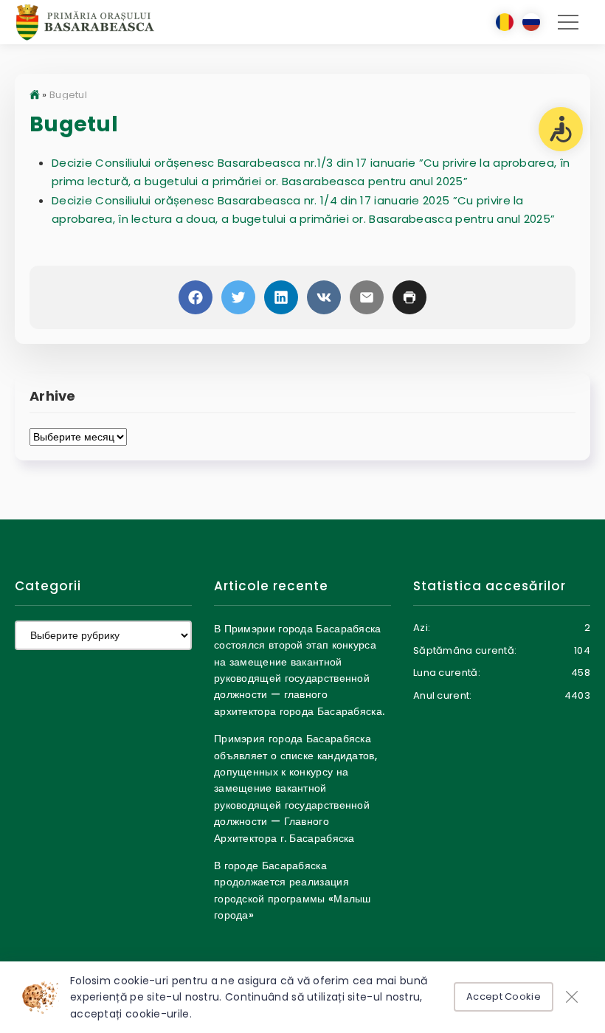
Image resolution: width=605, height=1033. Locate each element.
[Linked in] (281, 297)
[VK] (324, 297)
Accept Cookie (503, 996)
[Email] (367, 297)
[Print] (409, 297)
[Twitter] (238, 297)
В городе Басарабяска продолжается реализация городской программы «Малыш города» (292, 890)
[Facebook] (195, 297)
